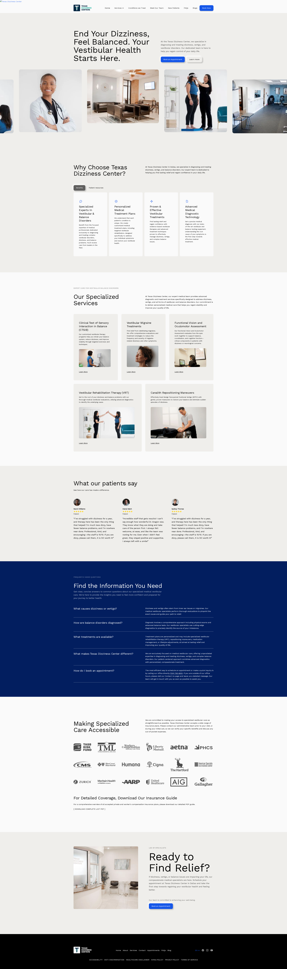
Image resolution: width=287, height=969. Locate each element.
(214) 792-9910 (176, 673)
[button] (119, 8)
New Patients (173, 8)
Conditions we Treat (137, 8)
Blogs (195, 8)
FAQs (186, 8)
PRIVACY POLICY (172, 960)
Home (107, 8)
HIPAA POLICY (157, 960)
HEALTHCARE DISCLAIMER (137, 960)
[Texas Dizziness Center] (143, 1)
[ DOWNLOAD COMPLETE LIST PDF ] (89, 809)
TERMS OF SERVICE (189, 960)
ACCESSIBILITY (95, 960)
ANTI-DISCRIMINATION (114, 960)
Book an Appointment (172, 59)
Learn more (194, 59)
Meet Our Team (157, 8)
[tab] (79, 188)
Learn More (83, 372)
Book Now (206, 8)
